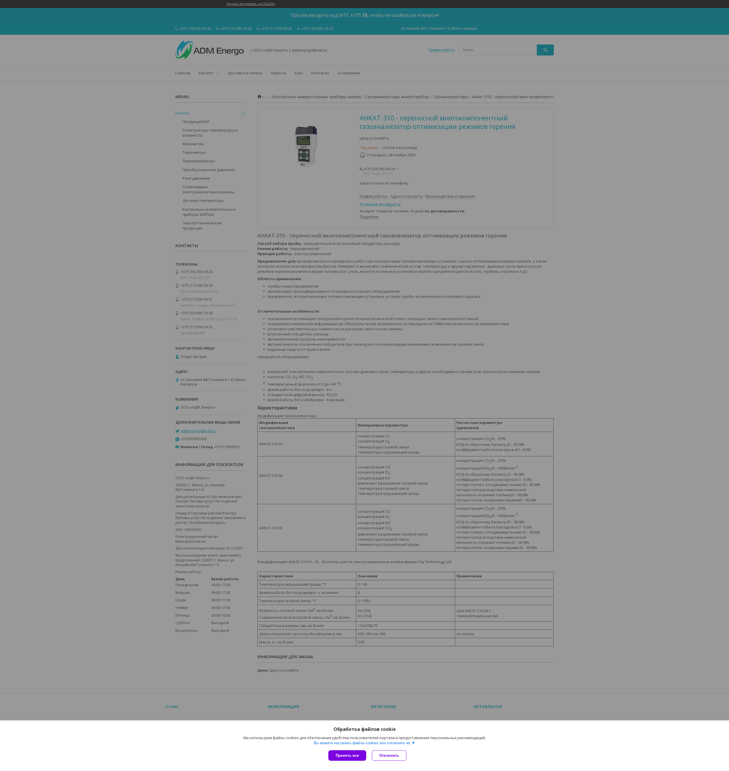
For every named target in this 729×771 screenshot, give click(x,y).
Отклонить (389, 755)
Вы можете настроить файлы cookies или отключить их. (362, 743)
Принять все (347, 755)
